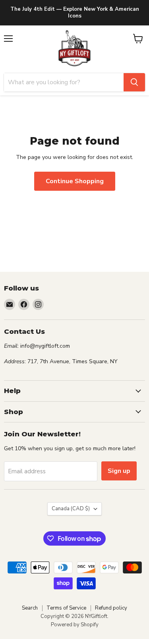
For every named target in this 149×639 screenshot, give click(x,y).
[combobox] (19, 355)
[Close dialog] (142, 204)
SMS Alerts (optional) (38, 342)
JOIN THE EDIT (75, 421)
